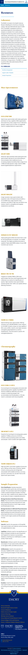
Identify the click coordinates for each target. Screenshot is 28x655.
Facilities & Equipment (7, 70)
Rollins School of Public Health (9, 612)
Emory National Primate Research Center (11, 618)
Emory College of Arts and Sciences (10, 620)
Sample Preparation (6, 75)
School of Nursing (5, 614)
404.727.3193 (5, 641)
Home (2, 5)
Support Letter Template (7, 72)
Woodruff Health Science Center (9, 608)
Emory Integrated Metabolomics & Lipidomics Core (14, 1)
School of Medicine (6, 610)
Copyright (24, 650)
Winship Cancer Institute (7, 616)
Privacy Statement (14, 652)
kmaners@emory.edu (7, 640)
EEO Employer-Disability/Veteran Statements (11, 650)
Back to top (13, 653)
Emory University (5, 606)
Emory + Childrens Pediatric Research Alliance (12, 622)
